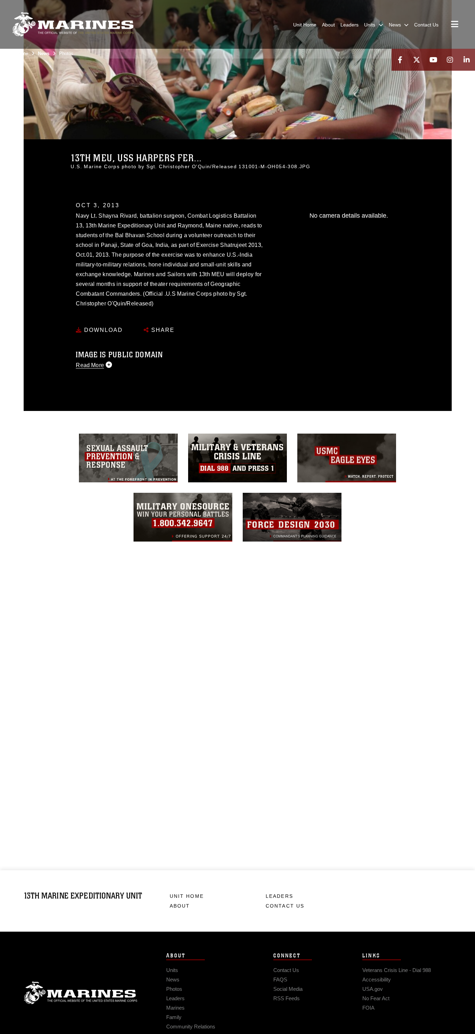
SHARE (162, 330)
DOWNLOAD (102, 330)
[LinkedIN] (466, 60)
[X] (416, 60)
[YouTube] (433, 60)
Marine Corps (81, 992)
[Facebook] (400, 60)
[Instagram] (450, 60)
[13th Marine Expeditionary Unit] (73, 24)
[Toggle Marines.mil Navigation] (454, 24)
